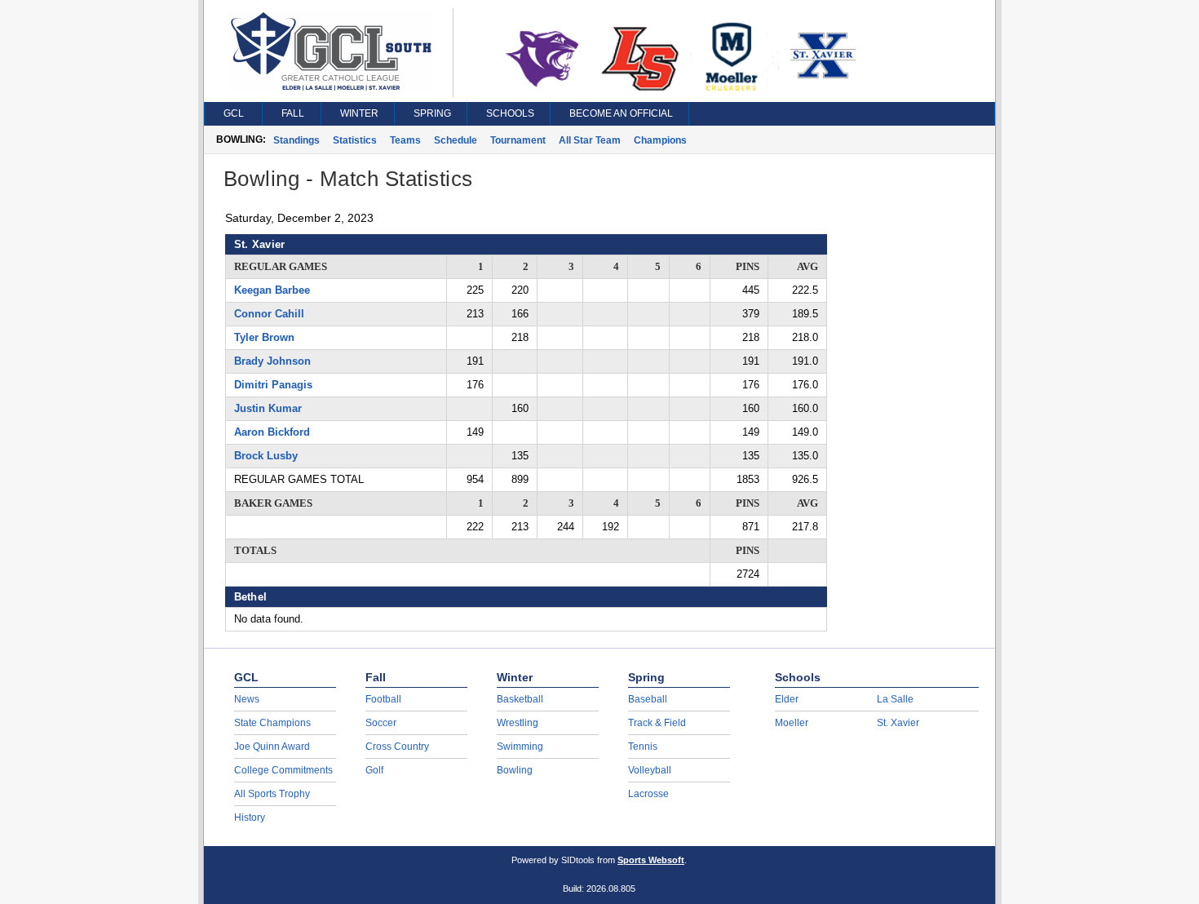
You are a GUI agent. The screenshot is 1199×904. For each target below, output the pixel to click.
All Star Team (590, 140)
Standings (296, 140)
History (249, 817)
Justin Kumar (268, 408)
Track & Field (657, 723)
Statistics (355, 140)
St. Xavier (898, 723)
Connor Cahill (269, 314)
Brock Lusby (266, 456)
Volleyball (649, 770)
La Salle (895, 699)
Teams (405, 140)
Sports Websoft (650, 860)
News (246, 699)
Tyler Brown (264, 337)
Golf (374, 770)
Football (383, 699)
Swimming (520, 746)
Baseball (647, 699)
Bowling (515, 770)
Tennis (642, 746)
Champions (660, 140)
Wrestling (517, 723)
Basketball (520, 699)
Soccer (380, 723)
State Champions (272, 723)
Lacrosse (648, 794)
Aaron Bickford (272, 432)
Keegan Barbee (272, 290)
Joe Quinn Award (272, 746)
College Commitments (283, 770)
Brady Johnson (272, 361)
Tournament (518, 140)
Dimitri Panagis (273, 385)
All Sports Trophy (272, 794)
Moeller (791, 723)
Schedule (455, 140)
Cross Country (397, 746)
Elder (787, 699)
